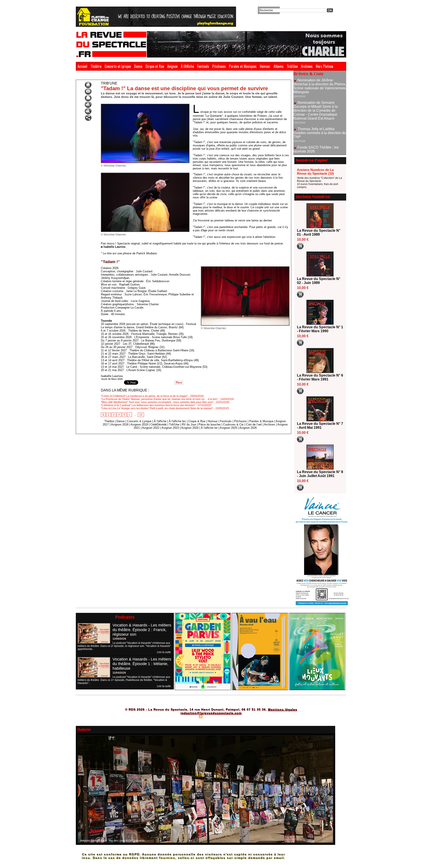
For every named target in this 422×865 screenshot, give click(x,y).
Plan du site (189, 716)
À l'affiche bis (177, 421)
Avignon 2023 (170, 427)
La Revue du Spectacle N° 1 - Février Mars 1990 (320, 329)
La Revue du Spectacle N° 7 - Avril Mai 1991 (320, 425)
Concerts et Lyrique (118, 66)
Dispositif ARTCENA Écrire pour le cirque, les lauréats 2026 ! (319, 141)
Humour (265, 66)
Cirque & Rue (196, 421)
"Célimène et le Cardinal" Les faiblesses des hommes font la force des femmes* (148, 405)
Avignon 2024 (189, 427)
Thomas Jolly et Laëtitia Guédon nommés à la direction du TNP (319, 110)
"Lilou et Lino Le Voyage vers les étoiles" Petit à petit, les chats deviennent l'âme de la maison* (157, 408)
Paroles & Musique (261, 421)
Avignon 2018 (119, 424)
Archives (307, 66)
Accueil (82, 66)
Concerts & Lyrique (139, 421)
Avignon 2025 (228, 427)
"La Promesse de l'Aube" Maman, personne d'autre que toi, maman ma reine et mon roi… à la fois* (159, 399)
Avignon (172, 66)
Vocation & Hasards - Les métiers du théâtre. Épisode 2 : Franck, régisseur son (142, 630)
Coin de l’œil (254, 424)
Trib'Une (292, 66)
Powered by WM (230, 716)
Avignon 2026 (248, 427)
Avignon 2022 (150, 427)
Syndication (210, 716)
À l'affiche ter (209, 427)
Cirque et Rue (155, 66)
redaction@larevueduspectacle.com (211, 713)
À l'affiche (160, 421)
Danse (138, 66)
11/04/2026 (119, 672)
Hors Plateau (324, 66)
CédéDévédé (158, 424)
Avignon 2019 (139, 424)
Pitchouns (219, 66)
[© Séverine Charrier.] (145, 105)
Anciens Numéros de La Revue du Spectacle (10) (315, 171)
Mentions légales (282, 709)
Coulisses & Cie (233, 424)
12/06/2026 (119, 638)
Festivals (203, 66)
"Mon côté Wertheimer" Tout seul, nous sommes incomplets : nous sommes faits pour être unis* (157, 402)
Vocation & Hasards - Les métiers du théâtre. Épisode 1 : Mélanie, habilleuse (142, 664)
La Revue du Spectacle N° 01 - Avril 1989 (318, 232)
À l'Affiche (187, 66)
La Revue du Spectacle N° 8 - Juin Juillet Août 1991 (320, 474)
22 (140, 414)
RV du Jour (189, 424)
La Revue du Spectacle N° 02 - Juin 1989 (318, 281)
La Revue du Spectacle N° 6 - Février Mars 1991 (320, 377)
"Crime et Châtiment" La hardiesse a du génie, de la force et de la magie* (144, 396)
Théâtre (96, 66)
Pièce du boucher (209, 424)
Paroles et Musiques (242, 66)
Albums (279, 66)
